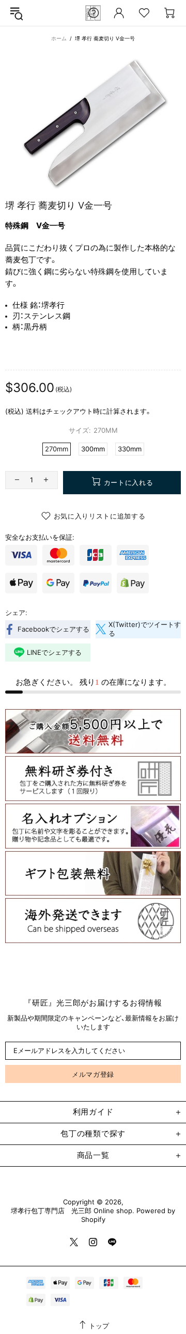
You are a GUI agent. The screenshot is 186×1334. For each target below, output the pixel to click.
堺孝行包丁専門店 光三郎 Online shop (71, 1210)
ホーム (59, 38)
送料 (32, 411)
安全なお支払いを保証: (39, 537)
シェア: (16, 612)
